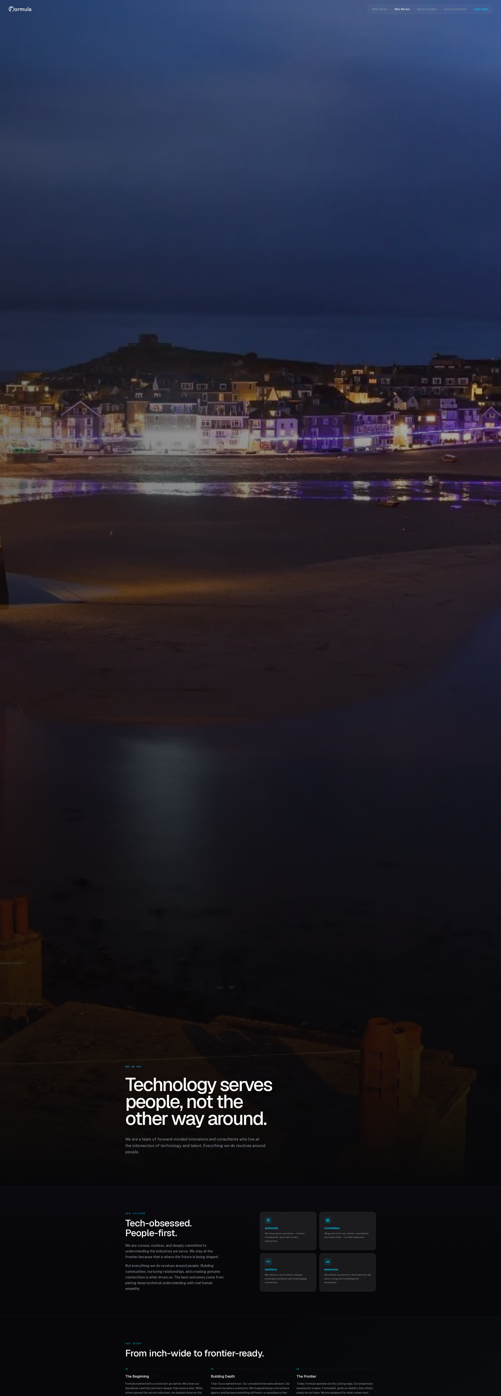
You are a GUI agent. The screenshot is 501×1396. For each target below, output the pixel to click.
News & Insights (427, 9)
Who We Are (402, 9)
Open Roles (481, 9)
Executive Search (455, 9)
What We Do (379, 9)
